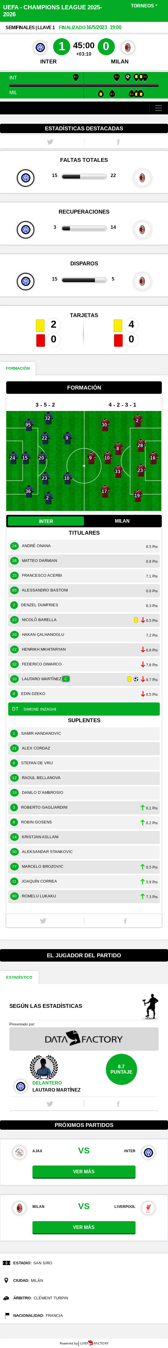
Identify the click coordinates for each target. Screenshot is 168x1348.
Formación (18, 368)
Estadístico (19, 977)
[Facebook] (125, 920)
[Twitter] (43, 920)
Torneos (142, 6)
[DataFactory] (84, 1343)
